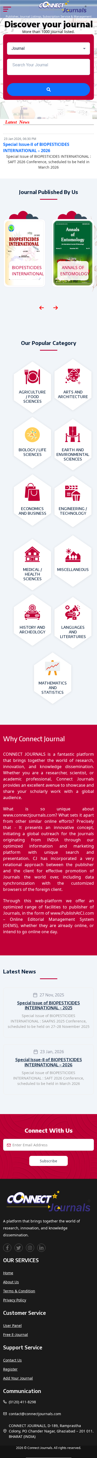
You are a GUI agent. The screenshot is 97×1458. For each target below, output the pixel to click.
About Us (11, 1281)
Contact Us (12, 1360)
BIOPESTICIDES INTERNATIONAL (26, 271)
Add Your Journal (18, 1378)
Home (8, 1272)
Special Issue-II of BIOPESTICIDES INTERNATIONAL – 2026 (48, 1062)
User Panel (12, 1325)
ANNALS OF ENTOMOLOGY (74, 271)
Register (10, 1369)
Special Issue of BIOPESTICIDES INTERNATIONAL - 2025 (48, 1005)
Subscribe (48, 1160)
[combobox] (48, 48)
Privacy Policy (14, 1300)
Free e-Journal (15, 1334)
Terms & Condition (19, 1290)
